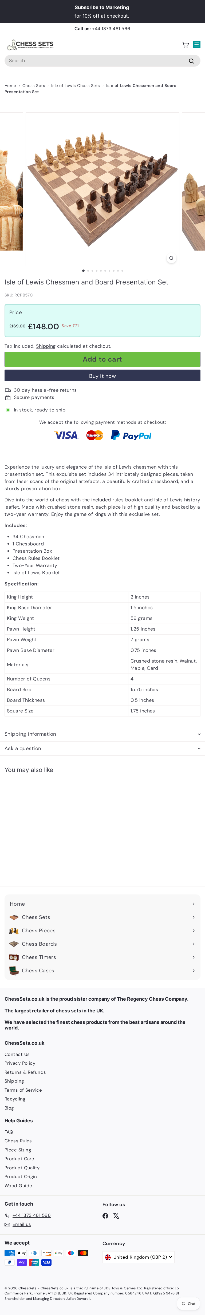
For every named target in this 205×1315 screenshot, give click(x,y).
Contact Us (17, 1054)
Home (10, 85)
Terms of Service (23, 1090)
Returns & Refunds (25, 1072)
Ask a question (23, 748)
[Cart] (185, 45)
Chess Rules (18, 1141)
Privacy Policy (20, 1063)
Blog (9, 1108)
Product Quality (22, 1168)
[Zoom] (171, 258)
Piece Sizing (18, 1150)
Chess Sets (33, 85)
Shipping (46, 346)
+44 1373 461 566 (111, 28)
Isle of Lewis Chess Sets (75, 85)
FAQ (9, 1132)
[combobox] (102, 61)
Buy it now (102, 376)
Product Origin (21, 1176)
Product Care (19, 1159)
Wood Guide (18, 1186)
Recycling (15, 1099)
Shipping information (30, 734)
